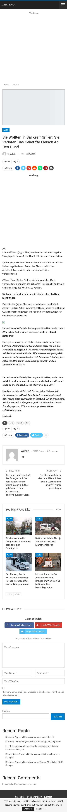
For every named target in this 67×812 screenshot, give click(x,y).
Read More (41, 809)
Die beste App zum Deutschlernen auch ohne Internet (29, 737)
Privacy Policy (34, 797)
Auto (5, 130)
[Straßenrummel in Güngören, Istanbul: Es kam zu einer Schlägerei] (19, 526)
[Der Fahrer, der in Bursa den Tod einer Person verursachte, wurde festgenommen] (19, 562)
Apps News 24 (9, 4)
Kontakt (48, 797)
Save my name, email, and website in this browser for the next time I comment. (33, 694)
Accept (28, 808)
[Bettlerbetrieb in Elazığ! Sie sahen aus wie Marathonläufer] (48, 526)
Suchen (6, 711)
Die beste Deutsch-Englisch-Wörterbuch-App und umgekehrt (33, 741)
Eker (11, 423)
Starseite (19, 797)
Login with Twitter (35, 631)
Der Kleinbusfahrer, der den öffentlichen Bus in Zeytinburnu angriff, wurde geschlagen (50, 482)
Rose (27, 423)
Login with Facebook (21, 625)
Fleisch (19, 423)
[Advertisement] (33, 48)
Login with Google (51, 625)
